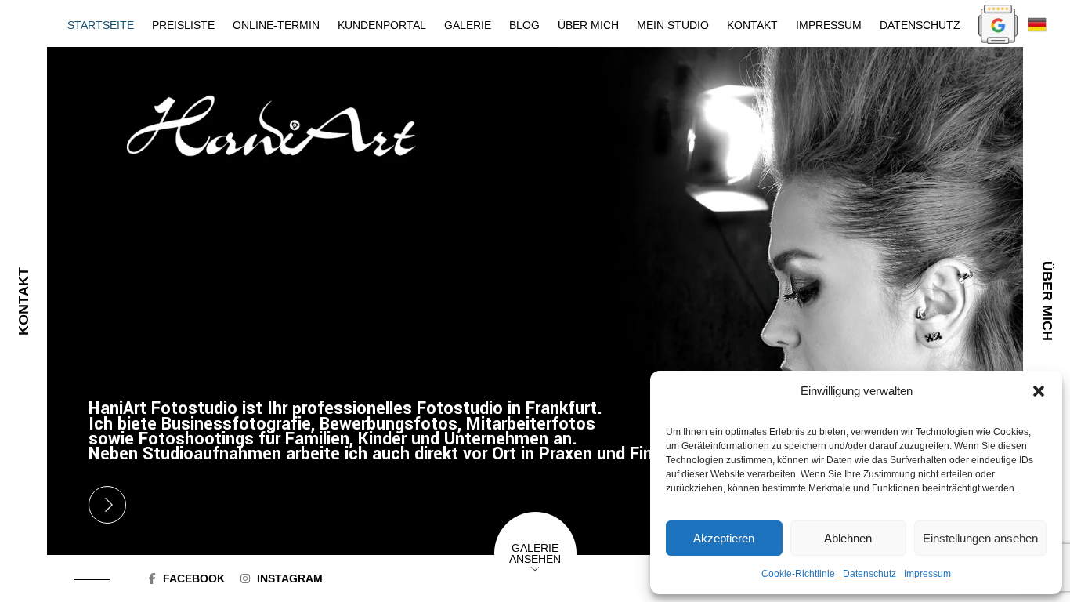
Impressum (927, 573)
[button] (1039, 391)
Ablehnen (848, 538)
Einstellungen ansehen (980, 538)
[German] (1037, 23)
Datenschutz (869, 573)
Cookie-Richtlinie (798, 573)
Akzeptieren (723, 538)
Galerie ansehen (535, 553)
